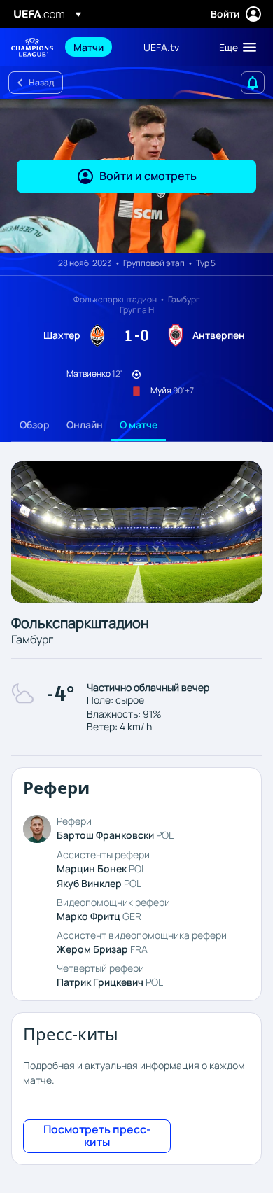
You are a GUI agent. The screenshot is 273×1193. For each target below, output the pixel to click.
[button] (234, 46)
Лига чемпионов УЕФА (32, 47)
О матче (139, 424)
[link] (88, 46)
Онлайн (84, 424)
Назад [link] (41, 82)
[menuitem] (96, 46)
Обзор (35, 424)
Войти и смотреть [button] (148, 175)
